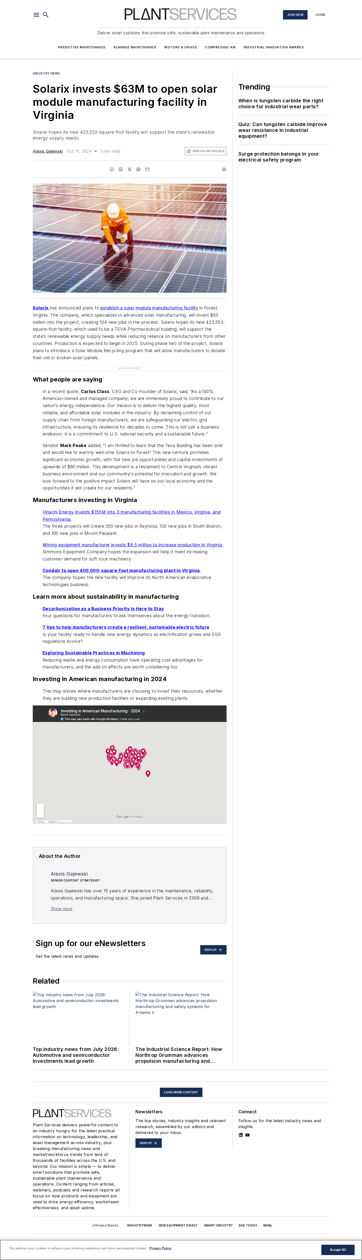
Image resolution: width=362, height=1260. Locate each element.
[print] (224, 169)
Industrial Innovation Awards (274, 47)
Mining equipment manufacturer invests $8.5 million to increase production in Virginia (133, 544)
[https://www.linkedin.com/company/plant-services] (240, 1135)
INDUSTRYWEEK (140, 1225)
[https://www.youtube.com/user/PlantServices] (247, 1135)
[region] (181, 1250)
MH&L (268, 1225)
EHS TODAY (248, 1225)
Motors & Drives (180, 47)
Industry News (46, 73)
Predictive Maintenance (81, 47)
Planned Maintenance (135, 47)
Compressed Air (220, 47)
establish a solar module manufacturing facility (149, 307)
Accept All (338, 1250)
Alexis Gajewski (48, 151)
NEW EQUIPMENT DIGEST (178, 1225)
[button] (36, 14)
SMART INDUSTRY (218, 1225)
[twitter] (129, 169)
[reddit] (138, 169)
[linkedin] (120, 169)
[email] (147, 169)
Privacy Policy (160, 1248)
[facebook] (111, 169)
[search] (45, 14)
